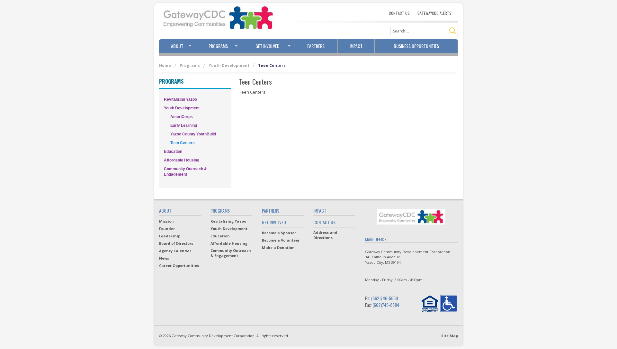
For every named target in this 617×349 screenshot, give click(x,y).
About (177, 45)
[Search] (453, 31)
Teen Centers (182, 143)
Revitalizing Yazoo (180, 99)
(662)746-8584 (385, 304)
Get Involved (267, 45)
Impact (356, 45)
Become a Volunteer (281, 240)
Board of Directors (176, 243)
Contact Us (399, 13)
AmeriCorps (181, 117)
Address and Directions (325, 235)
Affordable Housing (181, 160)
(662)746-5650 (384, 298)
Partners (316, 45)
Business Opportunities (416, 45)
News (164, 258)
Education (173, 151)
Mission (166, 221)
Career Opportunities (179, 265)
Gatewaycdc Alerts (434, 13)
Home (165, 65)
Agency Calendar (175, 250)
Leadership (169, 236)
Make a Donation (278, 247)
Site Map (449, 335)
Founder (167, 228)
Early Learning (183, 125)
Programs (218, 45)
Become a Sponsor (279, 232)
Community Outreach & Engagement (185, 172)
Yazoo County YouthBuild (193, 134)
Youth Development (229, 65)
